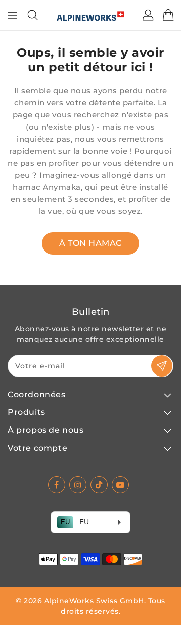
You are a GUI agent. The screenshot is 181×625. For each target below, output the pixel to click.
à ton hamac (90, 243)
